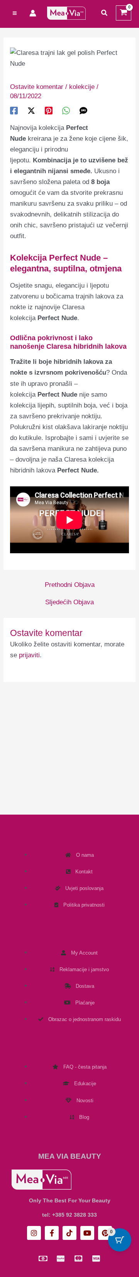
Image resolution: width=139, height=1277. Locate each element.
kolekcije (82, 86)
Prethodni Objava (70, 584)
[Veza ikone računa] (32, 13)
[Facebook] (14, 111)
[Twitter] (31, 111)
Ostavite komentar (36, 86)
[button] (104, 13)
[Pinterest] (49, 111)
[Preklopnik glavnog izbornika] (15, 13)
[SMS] (83, 111)
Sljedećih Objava (69, 602)
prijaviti (29, 655)
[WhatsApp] (66, 111)
